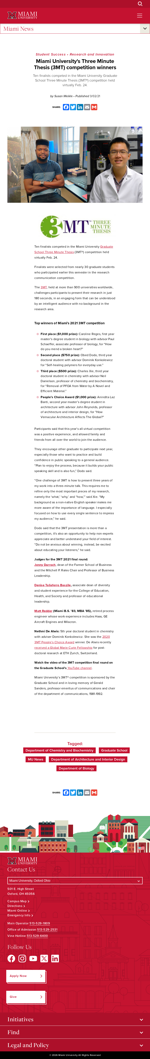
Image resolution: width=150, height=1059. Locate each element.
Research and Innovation (92, 54)
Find (13, 1032)
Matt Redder (43, 611)
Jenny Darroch (44, 565)
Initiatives (20, 1019)
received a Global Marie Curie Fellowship (63, 648)
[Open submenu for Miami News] (145, 28)
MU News (35, 759)
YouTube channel (79, 668)
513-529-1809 (39, 923)
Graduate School (114, 750)
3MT (44, 287)
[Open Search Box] (140, 4)
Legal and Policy (28, 1045)
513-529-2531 (47, 930)
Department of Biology (76, 768)
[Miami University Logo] (22, 15)
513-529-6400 (37, 936)
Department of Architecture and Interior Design (88, 759)
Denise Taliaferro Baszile (52, 585)
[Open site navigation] (140, 16)
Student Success (51, 54)
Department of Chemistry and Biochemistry (59, 750)
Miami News (18, 28)
